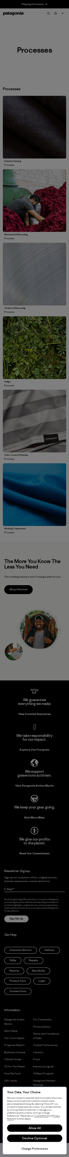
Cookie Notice (41, 1115)
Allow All (34, 1128)
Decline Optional (34, 1138)
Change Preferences (34, 1148)
